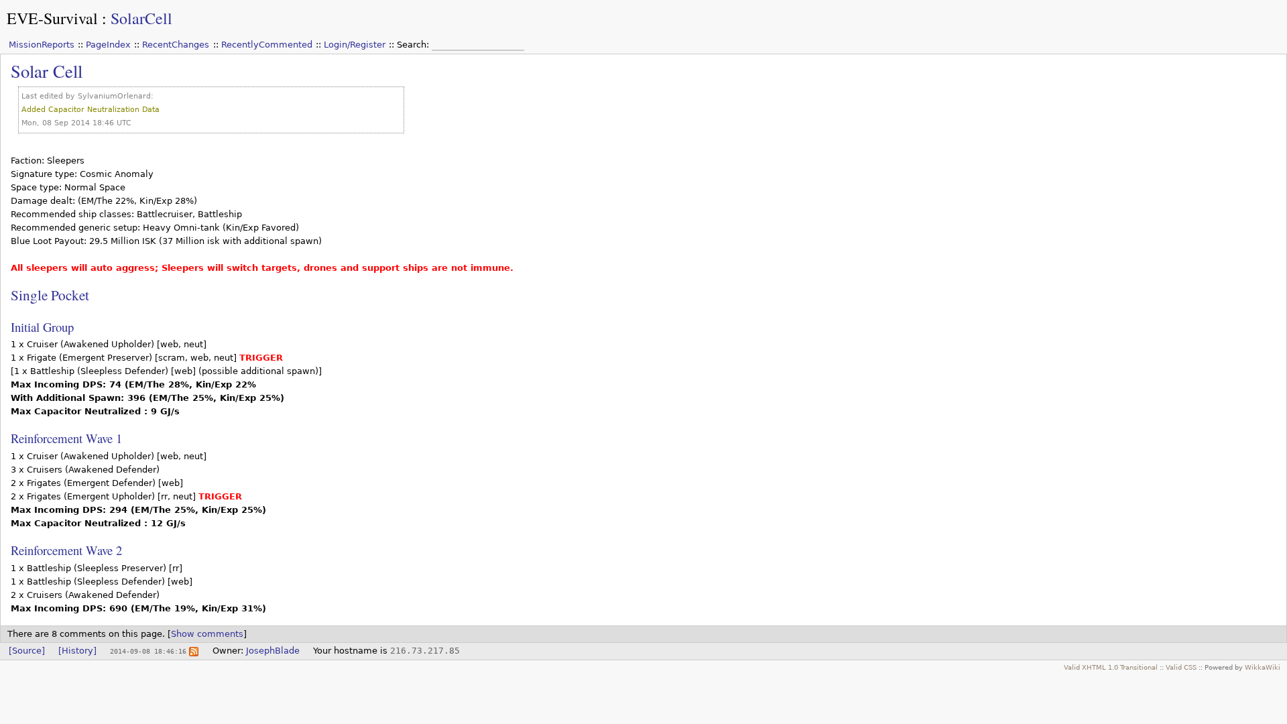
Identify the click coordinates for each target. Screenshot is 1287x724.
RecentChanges (175, 45)
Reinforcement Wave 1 (66, 438)
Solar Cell (46, 70)
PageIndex (108, 45)
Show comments (207, 634)
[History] (77, 651)
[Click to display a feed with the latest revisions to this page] (193, 651)
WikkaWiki (1262, 667)
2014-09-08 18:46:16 (148, 651)
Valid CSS (1181, 667)
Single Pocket (50, 294)
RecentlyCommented (266, 45)
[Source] (27, 651)
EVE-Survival (52, 18)
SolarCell (141, 18)
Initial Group (42, 326)
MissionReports (41, 45)
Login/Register (354, 45)
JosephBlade (273, 651)
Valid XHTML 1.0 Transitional (1111, 667)
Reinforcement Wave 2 (66, 550)
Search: (414, 45)
